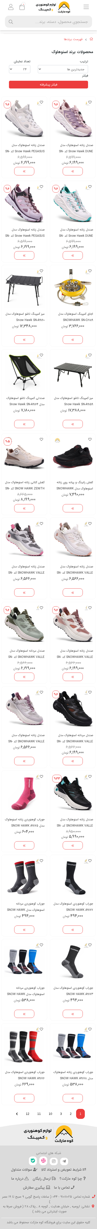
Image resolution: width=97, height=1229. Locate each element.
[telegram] (64, 1161)
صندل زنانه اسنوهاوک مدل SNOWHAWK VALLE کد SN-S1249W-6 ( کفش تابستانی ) (75, 569)
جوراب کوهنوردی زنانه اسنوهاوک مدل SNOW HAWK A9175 (25, 822)
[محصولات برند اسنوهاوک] (48, 1134)
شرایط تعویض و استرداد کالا (62, 1169)
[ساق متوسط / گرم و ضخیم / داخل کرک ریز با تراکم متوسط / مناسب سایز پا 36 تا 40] (72, 1046)
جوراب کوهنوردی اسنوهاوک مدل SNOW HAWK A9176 (25, 1075)
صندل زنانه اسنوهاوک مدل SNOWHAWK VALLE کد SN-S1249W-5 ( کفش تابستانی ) (75, 822)
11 (39, 1114)
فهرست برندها (73, 39)
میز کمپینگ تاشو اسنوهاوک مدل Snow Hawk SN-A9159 (73, 401)
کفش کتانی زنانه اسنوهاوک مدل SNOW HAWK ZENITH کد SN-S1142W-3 (25, 485)
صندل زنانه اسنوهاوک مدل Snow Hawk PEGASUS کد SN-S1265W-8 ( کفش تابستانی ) (25, 232)
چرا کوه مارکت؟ (71, 1178)
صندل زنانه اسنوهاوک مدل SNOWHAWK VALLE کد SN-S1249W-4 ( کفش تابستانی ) (26, 569)
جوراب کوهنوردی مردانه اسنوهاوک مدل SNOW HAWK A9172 (26, 991)
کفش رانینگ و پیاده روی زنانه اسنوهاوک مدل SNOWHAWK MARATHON (74, 485)
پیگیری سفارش (34, 1187)
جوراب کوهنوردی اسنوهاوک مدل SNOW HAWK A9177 (73, 906)
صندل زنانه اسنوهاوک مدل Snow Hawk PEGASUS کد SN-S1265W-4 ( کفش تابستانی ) (25, 148)
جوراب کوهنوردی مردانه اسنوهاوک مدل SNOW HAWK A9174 (26, 907)
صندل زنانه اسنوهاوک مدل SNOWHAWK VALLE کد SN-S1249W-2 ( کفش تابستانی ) (75, 654)
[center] (10, 21)
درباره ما (17, 1178)
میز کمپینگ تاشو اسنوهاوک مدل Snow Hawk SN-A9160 (25, 316)
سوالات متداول (22, 1169)
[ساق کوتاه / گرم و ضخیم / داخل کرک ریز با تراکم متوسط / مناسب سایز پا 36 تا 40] (24, 793)
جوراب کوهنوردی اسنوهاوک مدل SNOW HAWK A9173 (73, 991)
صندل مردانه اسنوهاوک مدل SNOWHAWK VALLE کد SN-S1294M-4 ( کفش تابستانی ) (75, 738)
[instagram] (53, 1161)
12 (27, 1114)
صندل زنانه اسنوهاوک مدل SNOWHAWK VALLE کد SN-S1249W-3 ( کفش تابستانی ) (26, 738)
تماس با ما (62, 1187)
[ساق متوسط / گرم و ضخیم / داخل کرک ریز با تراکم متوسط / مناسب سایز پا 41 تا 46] (72, 877)
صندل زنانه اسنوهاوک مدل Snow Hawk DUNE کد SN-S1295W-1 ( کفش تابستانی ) (75, 232)
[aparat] (43, 1160)
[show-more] (73, 171)
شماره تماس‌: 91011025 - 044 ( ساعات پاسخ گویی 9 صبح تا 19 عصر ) (46, 1199)
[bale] (32, 1160)
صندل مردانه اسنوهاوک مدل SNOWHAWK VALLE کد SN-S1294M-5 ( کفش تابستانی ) (26, 654)
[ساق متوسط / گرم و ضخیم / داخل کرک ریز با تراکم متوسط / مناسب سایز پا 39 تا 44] (24, 877)
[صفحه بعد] (16, 1114)
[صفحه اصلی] (91, 40)
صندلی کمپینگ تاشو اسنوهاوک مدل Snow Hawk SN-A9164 (25, 401)
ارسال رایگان (42, 1178)
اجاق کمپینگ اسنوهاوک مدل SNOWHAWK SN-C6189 (75, 316)
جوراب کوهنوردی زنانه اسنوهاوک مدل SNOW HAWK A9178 (73, 1075)
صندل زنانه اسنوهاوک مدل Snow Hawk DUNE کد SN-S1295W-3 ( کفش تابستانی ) (75, 148)
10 (50, 1114)
